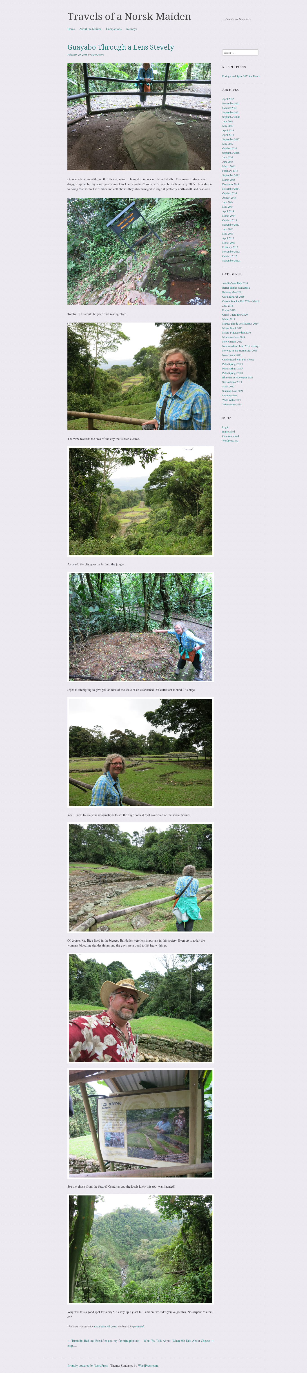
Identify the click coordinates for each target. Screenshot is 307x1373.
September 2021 (231, 112)
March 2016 (228, 166)
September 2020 (231, 117)
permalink (138, 1326)
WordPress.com (148, 1365)
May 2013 (227, 233)
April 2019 (228, 130)
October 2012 (229, 256)
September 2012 (231, 260)
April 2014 (228, 211)
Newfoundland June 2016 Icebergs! (241, 346)
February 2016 (230, 170)
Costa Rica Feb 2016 (105, 1326)
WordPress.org (230, 440)
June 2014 (227, 202)
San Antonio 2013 (232, 382)
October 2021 (229, 108)
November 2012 (231, 251)
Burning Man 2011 (232, 292)
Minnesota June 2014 (233, 337)
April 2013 (228, 238)
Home (71, 29)
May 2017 (227, 143)
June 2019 (227, 121)
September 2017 (231, 139)
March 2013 (228, 242)
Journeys (131, 29)
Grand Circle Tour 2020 (235, 314)
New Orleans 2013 (232, 341)
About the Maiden (90, 29)
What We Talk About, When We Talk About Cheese (179, 1340)
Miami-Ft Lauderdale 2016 (236, 332)
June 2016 (227, 161)
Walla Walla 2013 (231, 400)
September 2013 (231, 224)
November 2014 (231, 188)
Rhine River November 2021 (237, 377)
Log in (225, 427)
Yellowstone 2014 (232, 404)
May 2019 (227, 125)
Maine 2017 (228, 319)
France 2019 (229, 310)
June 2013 (227, 229)
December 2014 (230, 184)
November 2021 (231, 103)
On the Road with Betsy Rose (238, 359)
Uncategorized (230, 395)
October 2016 (229, 148)
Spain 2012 (228, 386)
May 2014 (227, 206)
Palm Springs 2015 (232, 368)
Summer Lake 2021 (232, 391)
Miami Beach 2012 (232, 328)
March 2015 (228, 179)
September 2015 (231, 175)
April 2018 (228, 134)
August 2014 (229, 197)
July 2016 (227, 157)
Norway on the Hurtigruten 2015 (239, 350)
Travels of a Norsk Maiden (129, 16)
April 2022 (228, 99)
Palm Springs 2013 (232, 364)
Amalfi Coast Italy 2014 (235, 283)
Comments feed (230, 436)
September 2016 (231, 152)
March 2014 (228, 215)
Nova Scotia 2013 (231, 355)
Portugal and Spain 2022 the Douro (241, 76)
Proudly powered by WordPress (88, 1365)
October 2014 (229, 193)
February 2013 (230, 247)
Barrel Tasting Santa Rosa (236, 287)
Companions (114, 29)
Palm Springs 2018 (232, 373)
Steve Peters (97, 54)
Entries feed (228, 431)
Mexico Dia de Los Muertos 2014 (240, 323)
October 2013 (229, 220)
